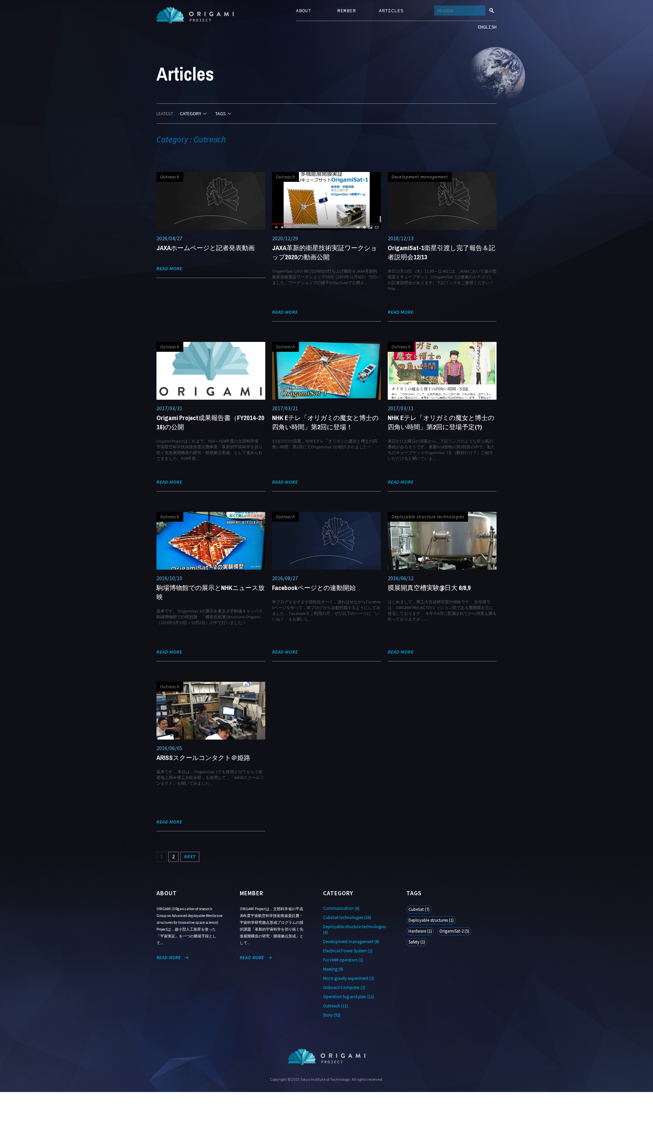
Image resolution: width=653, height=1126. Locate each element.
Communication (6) (341, 908)
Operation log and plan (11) (348, 997)
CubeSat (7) (419, 909)
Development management (419, 177)
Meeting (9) (333, 969)
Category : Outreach (191, 139)
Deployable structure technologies (427, 517)
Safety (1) (416, 942)
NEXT (190, 856)
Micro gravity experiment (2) (348, 978)
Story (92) (331, 1015)
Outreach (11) (335, 1006)
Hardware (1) (420, 931)
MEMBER (346, 10)
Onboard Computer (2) (344, 987)
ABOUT (303, 10)
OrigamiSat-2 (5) (454, 931)
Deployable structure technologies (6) (354, 929)
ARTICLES (391, 10)
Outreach (170, 177)
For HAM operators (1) (343, 960)
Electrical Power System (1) (347, 951)
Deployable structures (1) (431, 920)
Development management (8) (351, 942)
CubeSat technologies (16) (347, 917)
